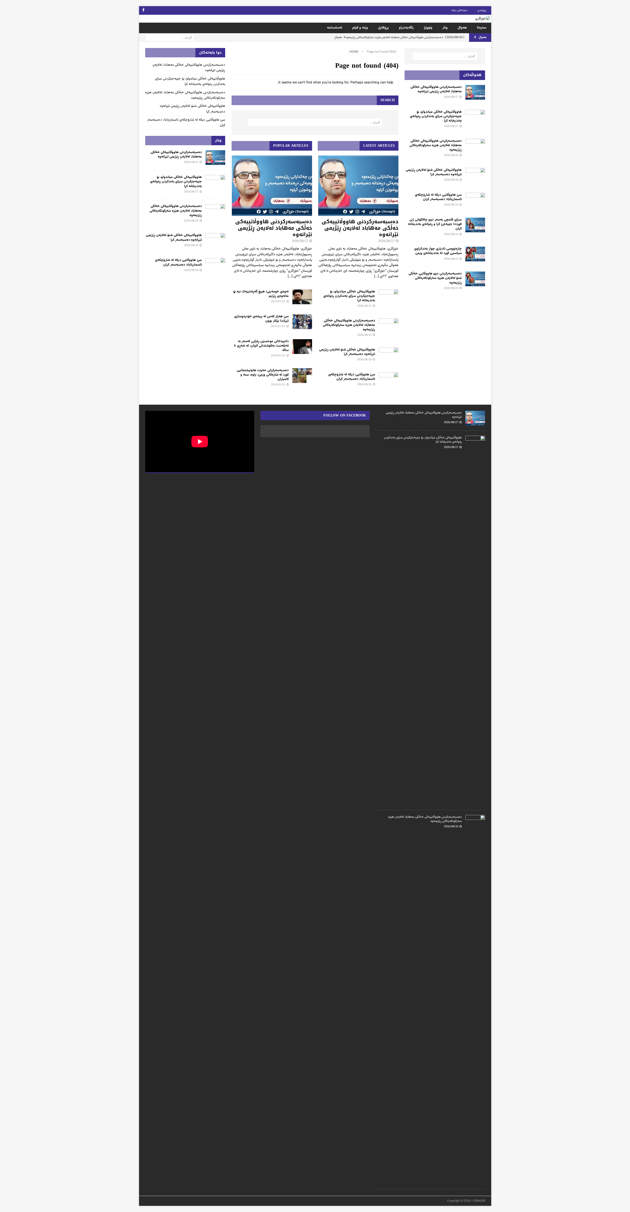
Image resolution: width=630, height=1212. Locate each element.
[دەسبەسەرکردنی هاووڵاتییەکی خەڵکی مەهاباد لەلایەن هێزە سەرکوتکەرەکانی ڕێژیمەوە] (388, 326)
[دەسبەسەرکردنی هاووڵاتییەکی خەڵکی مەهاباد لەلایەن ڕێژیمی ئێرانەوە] (358, 186)
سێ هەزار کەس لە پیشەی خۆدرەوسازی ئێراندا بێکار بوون (261, 319)
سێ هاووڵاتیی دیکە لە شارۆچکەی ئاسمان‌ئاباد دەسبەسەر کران (351, 377)
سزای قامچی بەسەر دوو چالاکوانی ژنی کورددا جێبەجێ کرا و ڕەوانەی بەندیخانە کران (435, 224)
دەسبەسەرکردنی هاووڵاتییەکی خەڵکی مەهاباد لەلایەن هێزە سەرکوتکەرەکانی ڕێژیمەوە (349, 325)
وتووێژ (428, 28)
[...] (376, 276)
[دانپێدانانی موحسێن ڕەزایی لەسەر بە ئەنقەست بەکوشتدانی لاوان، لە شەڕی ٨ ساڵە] (302, 346)
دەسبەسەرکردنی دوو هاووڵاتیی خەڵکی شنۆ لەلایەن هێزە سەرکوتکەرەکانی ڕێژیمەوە (435, 278)
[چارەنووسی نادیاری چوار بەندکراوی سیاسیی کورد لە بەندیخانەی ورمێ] (475, 254)
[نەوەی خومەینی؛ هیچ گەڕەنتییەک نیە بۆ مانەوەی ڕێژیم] (302, 296)
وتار (445, 28)
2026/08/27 (386, 241)
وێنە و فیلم (360, 28)
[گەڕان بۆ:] (169, 37)
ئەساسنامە (334, 28)
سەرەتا (481, 28)
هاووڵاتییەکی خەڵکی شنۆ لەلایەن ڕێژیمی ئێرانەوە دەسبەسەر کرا (347, 352)
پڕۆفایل (383, 28)
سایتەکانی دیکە (459, 10)
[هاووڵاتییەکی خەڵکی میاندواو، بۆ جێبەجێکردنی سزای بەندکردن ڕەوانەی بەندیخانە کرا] (388, 296)
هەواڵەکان (472, 75)
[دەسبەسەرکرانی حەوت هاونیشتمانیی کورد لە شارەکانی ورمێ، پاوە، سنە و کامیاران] (302, 375)
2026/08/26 (364, 335)
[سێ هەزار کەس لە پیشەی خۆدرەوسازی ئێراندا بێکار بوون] (302, 321)
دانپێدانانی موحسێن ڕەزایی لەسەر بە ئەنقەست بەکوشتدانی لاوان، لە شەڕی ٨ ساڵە (261, 346)
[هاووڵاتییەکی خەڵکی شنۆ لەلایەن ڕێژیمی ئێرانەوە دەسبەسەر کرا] (388, 355)
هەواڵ (462, 28)
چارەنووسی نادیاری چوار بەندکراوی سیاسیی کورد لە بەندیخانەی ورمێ (438, 251)
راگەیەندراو (406, 28)
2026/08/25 (364, 385)
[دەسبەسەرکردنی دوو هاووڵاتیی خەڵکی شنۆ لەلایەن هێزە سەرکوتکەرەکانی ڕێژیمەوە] (475, 278)
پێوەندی (481, 10)
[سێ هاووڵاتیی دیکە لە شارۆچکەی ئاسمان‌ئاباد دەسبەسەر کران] (388, 379)
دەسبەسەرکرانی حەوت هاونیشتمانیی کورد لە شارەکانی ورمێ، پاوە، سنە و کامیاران (263, 375)
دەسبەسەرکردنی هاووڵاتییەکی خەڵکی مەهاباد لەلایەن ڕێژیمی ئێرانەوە (360, 228)
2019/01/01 (278, 302)
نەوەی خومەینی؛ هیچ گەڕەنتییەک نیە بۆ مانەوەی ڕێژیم (261, 294)
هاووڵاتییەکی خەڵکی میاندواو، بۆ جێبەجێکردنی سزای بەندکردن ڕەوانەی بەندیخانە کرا (349, 296)
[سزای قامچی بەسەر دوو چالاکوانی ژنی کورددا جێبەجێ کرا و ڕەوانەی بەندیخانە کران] (475, 225)
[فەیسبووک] (143, 10)
